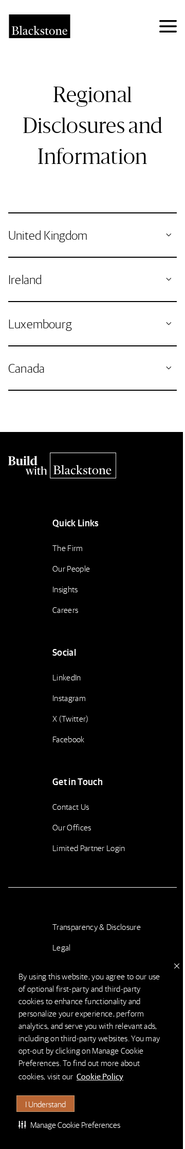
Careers (65, 609)
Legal (61, 947)
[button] (69, 1124)
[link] (92, 235)
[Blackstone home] (92, 465)
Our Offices (71, 827)
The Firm (67, 547)
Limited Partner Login (88, 847)
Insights (65, 589)
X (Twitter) (70, 718)
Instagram (69, 697)
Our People (71, 568)
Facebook (68, 739)
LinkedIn (66, 677)
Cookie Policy (100, 1076)
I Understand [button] (45, 1103)
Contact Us (70, 806)
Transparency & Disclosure (96, 926)
